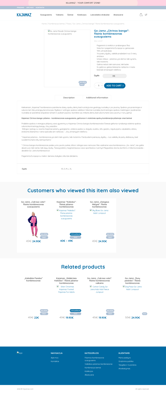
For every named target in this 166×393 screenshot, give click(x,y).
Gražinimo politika (126, 361)
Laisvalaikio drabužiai (99, 15)
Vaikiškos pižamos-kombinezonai (98, 364)
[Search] (130, 14)
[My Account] (136, 14)
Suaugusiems (46, 15)
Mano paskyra (125, 358)
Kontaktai (40, 7)
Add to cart (114, 85)
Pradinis (20, 7)
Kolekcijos (81, 15)
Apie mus (30, 7)
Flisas (68, 24)
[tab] (69, 97)
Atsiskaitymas (124, 368)
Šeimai (70, 15)
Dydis (96, 75)
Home (44, 24)
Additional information (97, 97)
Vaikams (59, 15)
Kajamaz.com (28, 389)
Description (69, 97)
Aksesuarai (118, 15)
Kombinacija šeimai (56, 24)
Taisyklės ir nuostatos (127, 365)
